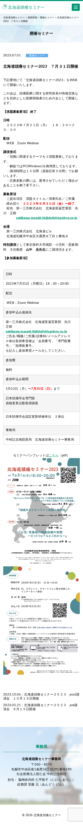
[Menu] (76, 7)
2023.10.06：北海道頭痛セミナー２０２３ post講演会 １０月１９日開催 (41, 696)
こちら (54, 455)
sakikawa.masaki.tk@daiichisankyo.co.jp (46, 218)
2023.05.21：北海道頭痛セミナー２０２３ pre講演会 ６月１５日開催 (40, 707)
